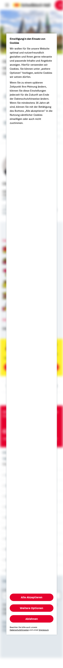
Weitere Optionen (31, 608)
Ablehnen (31, 619)
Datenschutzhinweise (19, 630)
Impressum (44, 630)
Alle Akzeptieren (31, 597)
